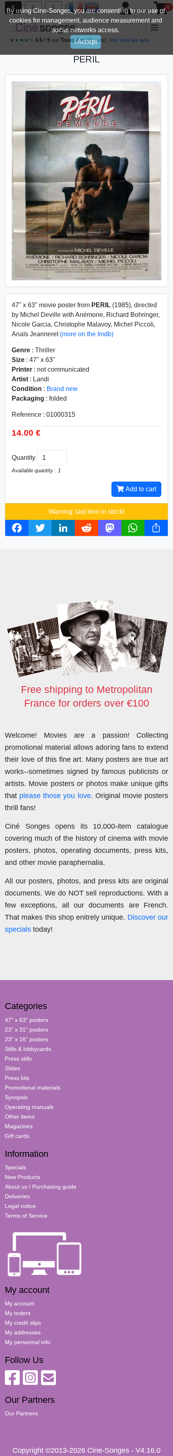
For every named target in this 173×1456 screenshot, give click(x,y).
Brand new (62, 388)
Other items (20, 1116)
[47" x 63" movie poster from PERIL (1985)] (86, 180)
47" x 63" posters (26, 1020)
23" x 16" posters (26, 1039)
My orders (18, 1313)
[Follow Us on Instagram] (30, 1382)
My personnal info (27, 1342)
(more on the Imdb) (86, 334)
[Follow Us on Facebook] (12, 1382)
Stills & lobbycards (28, 1049)
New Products (22, 1177)
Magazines (19, 1126)
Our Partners (21, 1413)
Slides (12, 1068)
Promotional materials (32, 1087)
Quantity (23, 457)
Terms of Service (26, 1215)
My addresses (23, 1332)
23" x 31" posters (26, 1029)
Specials (15, 1167)
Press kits (17, 1078)
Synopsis (16, 1097)
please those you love (55, 796)
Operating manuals (29, 1107)
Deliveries (17, 1196)
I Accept (85, 41)
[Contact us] (48, 1382)
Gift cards (17, 1136)
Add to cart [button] (140, 489)
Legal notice (20, 1206)
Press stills (18, 1058)
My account (19, 1303)
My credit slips (23, 1323)
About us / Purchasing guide (40, 1186)
